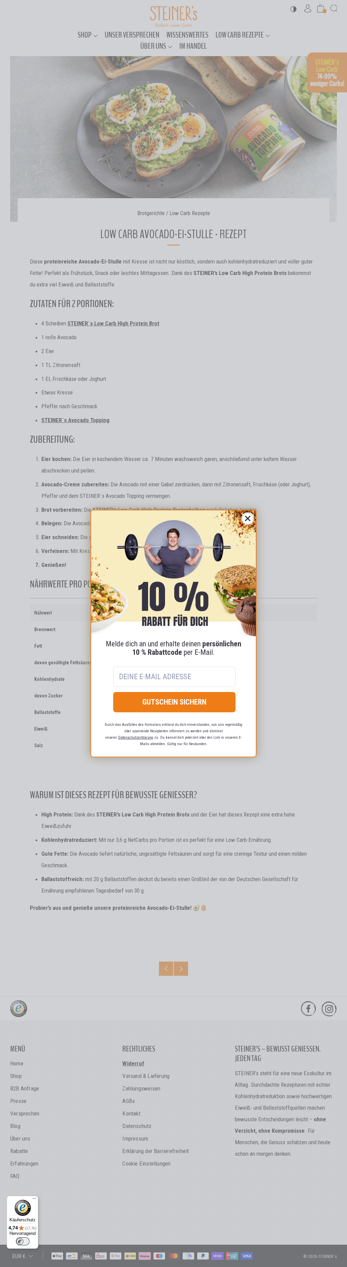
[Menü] (34, 1200)
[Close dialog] (247, 518)
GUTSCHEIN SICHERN (174, 702)
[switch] (22, 1241)
